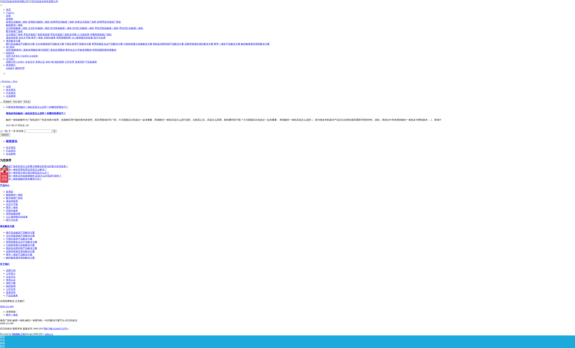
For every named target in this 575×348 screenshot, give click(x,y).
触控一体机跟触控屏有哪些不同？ (24, 179)
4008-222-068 (6, 306)
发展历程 (11, 292)
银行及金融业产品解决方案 (20, 232)
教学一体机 (12, 207)
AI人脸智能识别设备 (17, 217)
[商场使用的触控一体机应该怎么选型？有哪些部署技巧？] (37, 107)
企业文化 (11, 276)
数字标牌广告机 (14, 198)
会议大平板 (12, 204)
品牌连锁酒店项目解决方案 (20, 251)
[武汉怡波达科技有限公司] (287, 1)
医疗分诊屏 (12, 220)
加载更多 (5, 135)
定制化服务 (12, 210)
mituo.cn (49, 334)
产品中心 (5, 185)
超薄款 (9, 191)
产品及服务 (12, 295)
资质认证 (11, 280)
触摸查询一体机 (14, 195)
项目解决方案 (7, 226)
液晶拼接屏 (12, 201)
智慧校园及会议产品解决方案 (21, 242)
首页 (8, 9)
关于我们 (5, 264)
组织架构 (11, 286)
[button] (5, 81)
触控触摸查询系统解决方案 (20, 257)
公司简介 (11, 273)
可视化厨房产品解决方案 (19, 239)
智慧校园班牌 (13, 213)
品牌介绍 (11, 270)
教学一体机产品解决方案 (19, 254)
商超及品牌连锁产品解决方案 (21, 248)
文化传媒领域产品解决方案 (20, 235)
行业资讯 (11, 93)
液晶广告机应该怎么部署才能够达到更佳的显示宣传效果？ (37, 166)
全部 (8, 15)
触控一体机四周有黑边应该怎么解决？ (26, 169)
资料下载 (11, 283)
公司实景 (11, 289)
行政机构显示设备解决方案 (20, 245)
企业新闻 (11, 96)
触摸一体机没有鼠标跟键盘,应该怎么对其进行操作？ (34, 176)
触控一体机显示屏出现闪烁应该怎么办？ (27, 172)
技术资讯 (11, 89)
